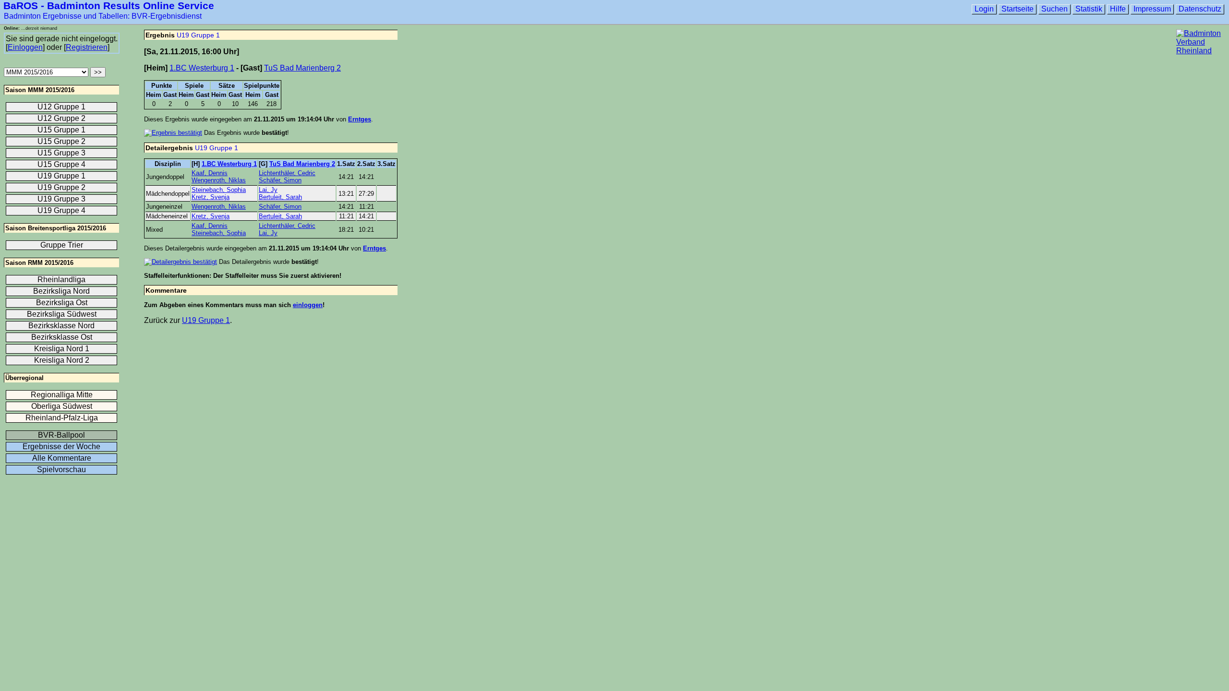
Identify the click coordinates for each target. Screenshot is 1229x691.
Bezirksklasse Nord (61, 326)
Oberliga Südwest (61, 406)
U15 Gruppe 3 (61, 153)
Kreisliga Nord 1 (61, 349)
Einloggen (25, 47)
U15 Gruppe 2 (61, 141)
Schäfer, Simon (280, 180)
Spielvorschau (61, 469)
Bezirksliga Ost (61, 302)
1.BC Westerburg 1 (201, 68)
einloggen (308, 305)
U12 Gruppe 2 (61, 118)
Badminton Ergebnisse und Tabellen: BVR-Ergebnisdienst (103, 16)
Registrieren (87, 47)
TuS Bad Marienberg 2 (302, 68)
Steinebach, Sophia (219, 189)
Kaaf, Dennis (210, 173)
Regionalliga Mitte (62, 395)
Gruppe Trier (61, 245)
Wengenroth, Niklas (219, 180)
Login (984, 9)
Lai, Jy (268, 189)
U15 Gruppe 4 (61, 164)
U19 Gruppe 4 (61, 210)
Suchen (1054, 9)
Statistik (1088, 9)
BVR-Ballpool (61, 435)
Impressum (1152, 9)
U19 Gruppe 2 (61, 187)
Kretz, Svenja (210, 197)
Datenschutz (1200, 9)
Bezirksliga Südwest (61, 314)
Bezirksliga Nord (61, 291)
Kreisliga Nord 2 (61, 360)
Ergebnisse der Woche (61, 446)
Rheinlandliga (61, 279)
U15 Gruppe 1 (61, 130)
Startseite (1017, 9)
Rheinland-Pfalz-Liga (61, 418)
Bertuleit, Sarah (280, 197)
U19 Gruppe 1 (198, 35)
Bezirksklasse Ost (61, 337)
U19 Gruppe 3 (61, 199)
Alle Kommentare (61, 458)
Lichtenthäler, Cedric (287, 173)
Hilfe (1118, 9)
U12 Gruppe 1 (61, 107)
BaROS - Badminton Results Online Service (108, 5)
